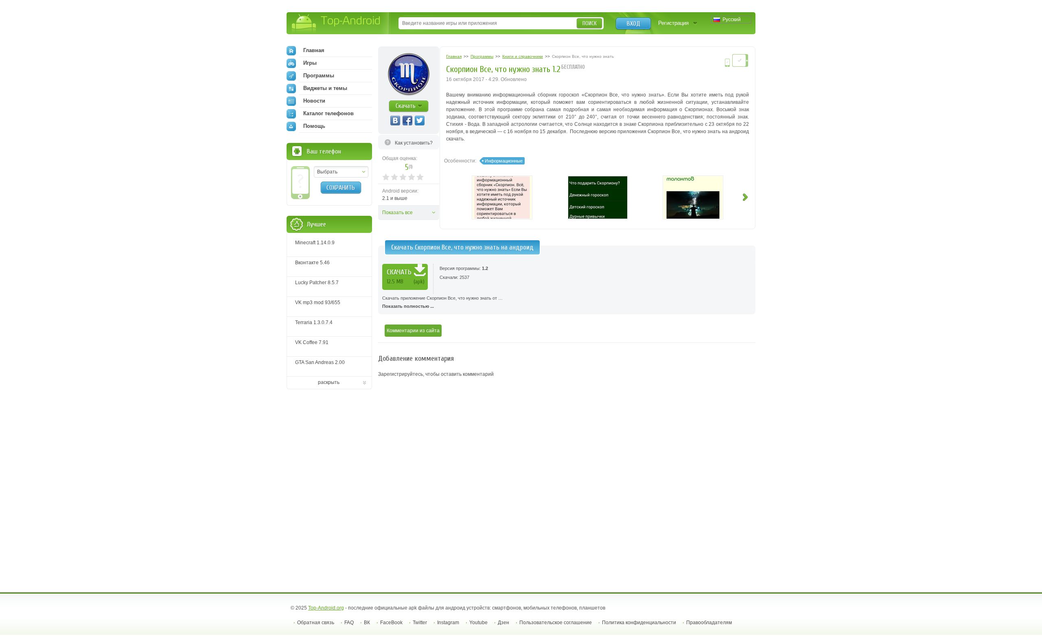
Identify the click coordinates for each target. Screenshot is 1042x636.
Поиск (589, 23)
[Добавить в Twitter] (420, 120)
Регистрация (673, 23)
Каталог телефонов (328, 113)
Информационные (504, 160)
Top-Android (336, 24)
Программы (318, 75)
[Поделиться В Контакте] (395, 120)
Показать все (397, 212)
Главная (313, 50)
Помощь (314, 126)
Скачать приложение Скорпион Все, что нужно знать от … (442, 302)
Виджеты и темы (325, 88)
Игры (310, 63)
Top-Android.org (326, 608)
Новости (314, 101)
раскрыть (328, 382)
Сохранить (340, 187)
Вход (633, 23)
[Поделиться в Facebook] (407, 120)
